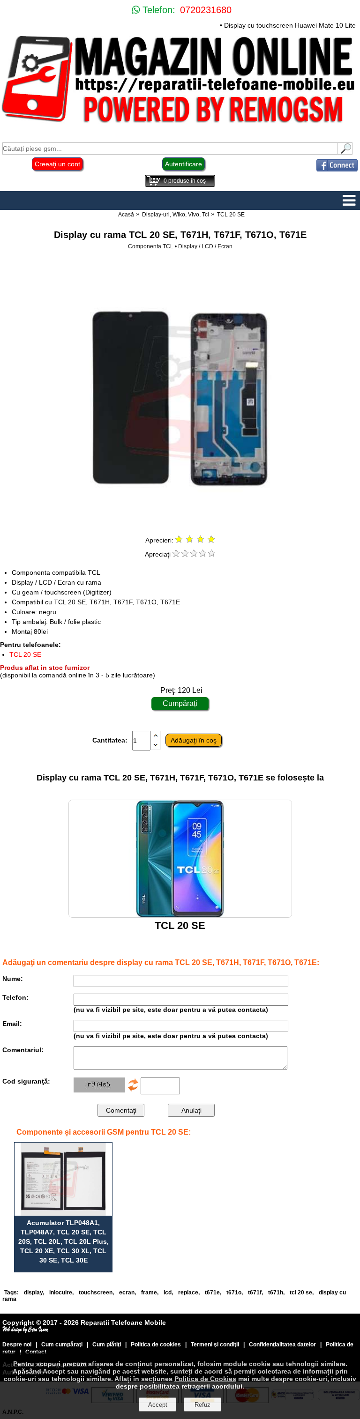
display (33, 1292)
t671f (255, 1292)
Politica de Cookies (205, 1378)
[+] (155, 738)
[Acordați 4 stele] (202, 554)
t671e (212, 1292)
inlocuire (60, 1292)
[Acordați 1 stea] (176, 554)
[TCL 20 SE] (180, 915)
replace (188, 1292)
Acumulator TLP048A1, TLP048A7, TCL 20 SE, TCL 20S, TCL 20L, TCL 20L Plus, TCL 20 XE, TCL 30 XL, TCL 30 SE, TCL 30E (63, 1241)
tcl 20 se (301, 1292)
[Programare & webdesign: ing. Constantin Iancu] (25, 1331)
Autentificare (183, 164)
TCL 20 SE (231, 214)
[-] (155, 747)
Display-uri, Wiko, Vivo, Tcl (175, 214)
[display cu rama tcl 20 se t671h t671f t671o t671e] (180, 525)
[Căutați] (345, 152)
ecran (127, 1292)
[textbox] (170, 148)
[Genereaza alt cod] (133, 1090)
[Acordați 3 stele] (193, 554)
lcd (168, 1292)
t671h (275, 1292)
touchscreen (95, 1292)
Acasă (126, 214)
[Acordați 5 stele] (211, 554)
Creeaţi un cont (57, 164)
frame (149, 1292)
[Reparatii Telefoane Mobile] (180, 124)
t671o (233, 1292)
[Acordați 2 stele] (184, 554)
